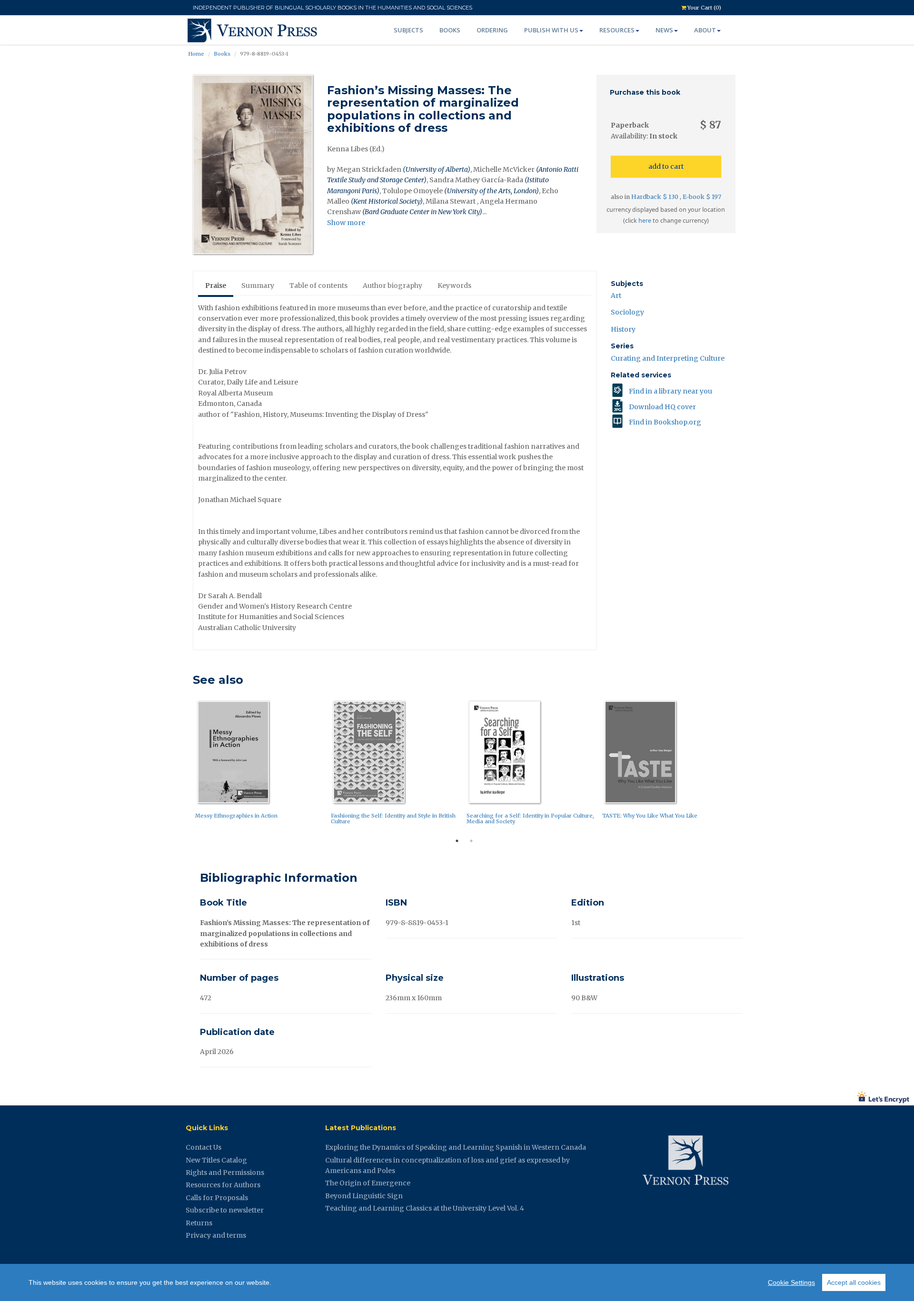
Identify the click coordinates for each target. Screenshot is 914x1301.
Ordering (492, 30)
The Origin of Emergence (367, 1183)
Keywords (454, 285)
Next (742, 764)
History (623, 329)
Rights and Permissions (225, 1172)
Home (196, 53)
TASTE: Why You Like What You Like (649, 815)
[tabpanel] (260, 762)
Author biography (392, 285)
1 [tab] (457, 841)
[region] (457, 1282)
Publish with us (551, 30)
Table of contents (318, 285)
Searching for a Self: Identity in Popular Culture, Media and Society (530, 818)
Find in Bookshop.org (665, 422)
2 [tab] (471, 841)
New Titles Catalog (216, 1160)
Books (449, 30)
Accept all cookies (854, 1282)
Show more (346, 222)
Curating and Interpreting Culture (668, 358)
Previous (185, 764)
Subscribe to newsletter (225, 1210)
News (664, 30)
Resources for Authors (223, 1185)
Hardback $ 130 (655, 196)
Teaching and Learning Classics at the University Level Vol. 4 (424, 1208)
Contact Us (203, 1147)
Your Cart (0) (703, 7)
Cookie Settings (791, 1282)
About (705, 30)
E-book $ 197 (702, 196)
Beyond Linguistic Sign (364, 1196)
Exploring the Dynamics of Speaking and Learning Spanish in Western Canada (455, 1147)
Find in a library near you (670, 391)
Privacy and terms (216, 1235)
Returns (199, 1223)
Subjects (408, 30)
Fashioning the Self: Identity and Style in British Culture (393, 818)
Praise (215, 285)
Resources (617, 30)
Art (616, 295)
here (644, 221)
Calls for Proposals (217, 1197)
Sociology (627, 312)
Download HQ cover (662, 407)
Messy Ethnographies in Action (236, 815)
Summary (257, 285)
